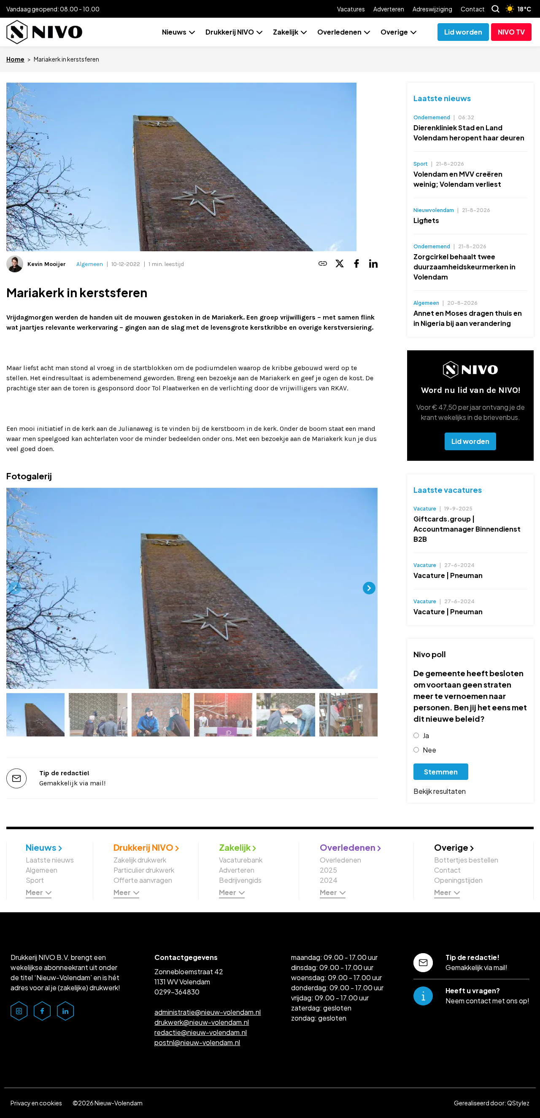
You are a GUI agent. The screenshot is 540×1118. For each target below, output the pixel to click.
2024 (329, 880)
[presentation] (14, 588)
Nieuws (174, 31)
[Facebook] (356, 264)
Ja (426, 735)
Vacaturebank (240, 859)
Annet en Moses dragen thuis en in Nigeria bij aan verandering (467, 318)
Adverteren (388, 9)
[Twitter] (339, 264)
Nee (429, 749)
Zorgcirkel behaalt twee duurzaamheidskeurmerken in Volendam (464, 266)
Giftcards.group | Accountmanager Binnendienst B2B (467, 528)
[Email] (323, 264)
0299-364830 (177, 991)
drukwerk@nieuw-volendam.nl (201, 1022)
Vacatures (351, 9)
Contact (473, 9)
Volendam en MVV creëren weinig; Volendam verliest (457, 178)
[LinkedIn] (373, 264)
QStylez (518, 1103)
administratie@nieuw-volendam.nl (207, 1012)
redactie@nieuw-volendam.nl (200, 1032)
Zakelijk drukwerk (139, 859)
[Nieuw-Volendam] (44, 32)
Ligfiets (426, 220)
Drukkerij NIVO (229, 31)
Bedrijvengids (240, 880)
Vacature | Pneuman (448, 575)
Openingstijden (458, 880)
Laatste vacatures (447, 489)
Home (15, 59)
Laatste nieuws (442, 98)
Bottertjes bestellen (466, 859)
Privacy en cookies (36, 1103)
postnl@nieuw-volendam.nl (197, 1042)
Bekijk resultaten (439, 791)
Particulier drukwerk (143, 869)
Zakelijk (285, 31)
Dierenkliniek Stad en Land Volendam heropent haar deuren (468, 132)
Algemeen (89, 264)
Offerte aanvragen (142, 880)
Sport (35, 880)
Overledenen (339, 31)
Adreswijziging (432, 9)
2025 (328, 869)
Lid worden (470, 441)
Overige (394, 31)
